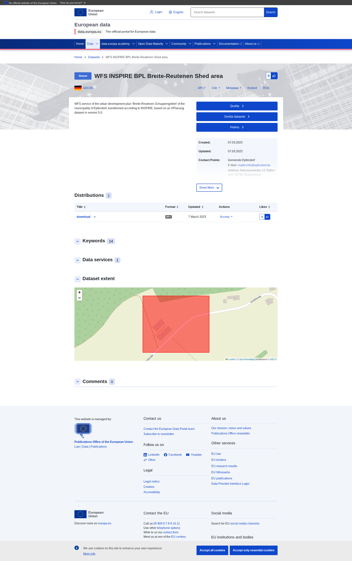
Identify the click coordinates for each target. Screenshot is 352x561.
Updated (194, 206)
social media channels (244, 523)
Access (225, 216)
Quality (234, 106)
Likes (263, 206)
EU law (216, 453)
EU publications (221, 478)
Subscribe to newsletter (159, 434)
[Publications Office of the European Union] (106, 429)
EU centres (178, 536)
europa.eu (104, 523)
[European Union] (106, 514)
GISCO (273, 359)
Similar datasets (234, 116)
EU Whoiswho (220, 472)
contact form (170, 532)
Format (170, 206)
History (234, 127)
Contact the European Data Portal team (169, 428)
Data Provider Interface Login (230, 483)
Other (151, 459)
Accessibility (152, 492)
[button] (73, 2)
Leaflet (231, 359)
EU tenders (218, 459)
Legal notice (152, 481)
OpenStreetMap (247, 359)
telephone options (168, 527)
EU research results (224, 466)
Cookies (149, 486)
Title (79, 206)
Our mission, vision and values (231, 428)
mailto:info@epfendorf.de (254, 165)
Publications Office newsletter (230, 433)
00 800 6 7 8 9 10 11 (166, 523)
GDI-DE (88, 88)
